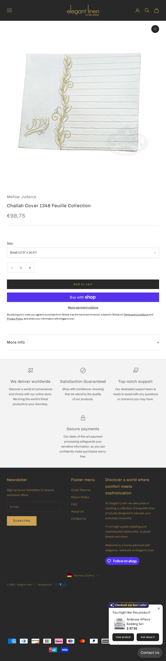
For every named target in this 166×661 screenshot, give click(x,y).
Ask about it (148, 637)
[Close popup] (158, 608)
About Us (77, 511)
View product (123, 637)
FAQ (74, 504)
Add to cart (83, 284)
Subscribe (21, 520)
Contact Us (78, 518)
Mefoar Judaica (21, 197)
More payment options (83, 307)
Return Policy (80, 497)
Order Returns (81, 490)
